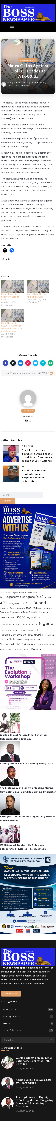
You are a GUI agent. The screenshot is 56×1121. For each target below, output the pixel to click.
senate (31, 644)
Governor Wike (7, 617)
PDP (38, 630)
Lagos (20, 617)
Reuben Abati (48, 635)
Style (46, 645)
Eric (9, 83)
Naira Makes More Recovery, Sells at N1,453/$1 (10, 297)
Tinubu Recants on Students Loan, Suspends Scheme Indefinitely (34, 476)
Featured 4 (17, 612)
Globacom (43, 612)
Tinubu (3, 649)
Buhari (40, 603)
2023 (2, 593)
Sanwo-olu (7, 644)
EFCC (28, 608)
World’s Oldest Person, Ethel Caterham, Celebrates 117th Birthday (34, 1060)
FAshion (37, 608)
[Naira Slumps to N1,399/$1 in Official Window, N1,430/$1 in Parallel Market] (12, 315)
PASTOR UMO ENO (27, 630)
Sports (40, 644)
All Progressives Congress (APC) (22, 597)
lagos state (33, 617)
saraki (21, 644)
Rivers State (8, 639)
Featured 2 (47, 608)
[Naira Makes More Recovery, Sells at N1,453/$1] (12, 286)
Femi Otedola (30, 612)
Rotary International (32, 639)
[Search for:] (21, 494)
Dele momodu (17, 608)
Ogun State (5, 630)
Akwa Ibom (32, 593)
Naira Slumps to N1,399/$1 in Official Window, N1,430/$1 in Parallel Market (11, 327)
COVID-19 (4, 608)
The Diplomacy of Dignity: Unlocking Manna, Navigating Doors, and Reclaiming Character (34, 1102)
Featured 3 (5, 612)
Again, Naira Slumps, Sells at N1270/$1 (37, 295)
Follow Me (28, 411)
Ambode (48, 597)
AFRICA (22, 592)
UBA (32, 649)
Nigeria (46, 623)
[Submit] (53, 1040)
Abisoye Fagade (11, 593)
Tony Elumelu (13, 649)
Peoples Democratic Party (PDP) (20, 634)
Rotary (19, 640)
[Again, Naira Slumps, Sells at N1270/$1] (38, 286)
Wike (38, 649)
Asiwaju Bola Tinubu (17, 604)
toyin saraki (23, 649)
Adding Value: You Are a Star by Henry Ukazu (27, 763)
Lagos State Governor (10, 624)
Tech (51, 644)
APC (3, 602)
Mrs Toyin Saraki (30, 624)
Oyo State (16, 630)
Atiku (29, 603)
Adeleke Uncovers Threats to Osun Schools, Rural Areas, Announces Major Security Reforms (37, 455)
